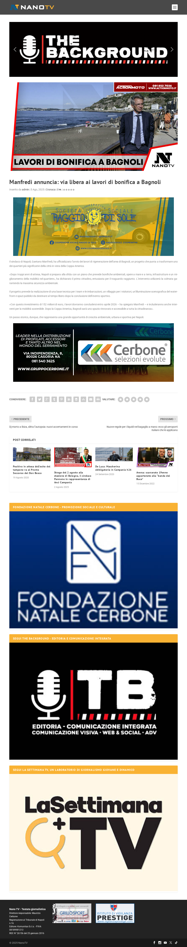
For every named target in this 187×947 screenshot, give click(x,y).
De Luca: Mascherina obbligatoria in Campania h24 (113, 468)
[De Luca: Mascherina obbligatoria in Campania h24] (114, 454)
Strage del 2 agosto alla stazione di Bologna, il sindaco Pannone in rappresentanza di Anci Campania (72, 477)
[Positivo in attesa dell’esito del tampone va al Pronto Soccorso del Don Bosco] (31, 454)
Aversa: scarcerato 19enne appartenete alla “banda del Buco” (153, 476)
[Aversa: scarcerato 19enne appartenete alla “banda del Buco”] (155, 457)
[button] (93, 49)
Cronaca (51, 189)
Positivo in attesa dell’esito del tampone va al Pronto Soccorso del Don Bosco (31, 470)
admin (25, 189)
